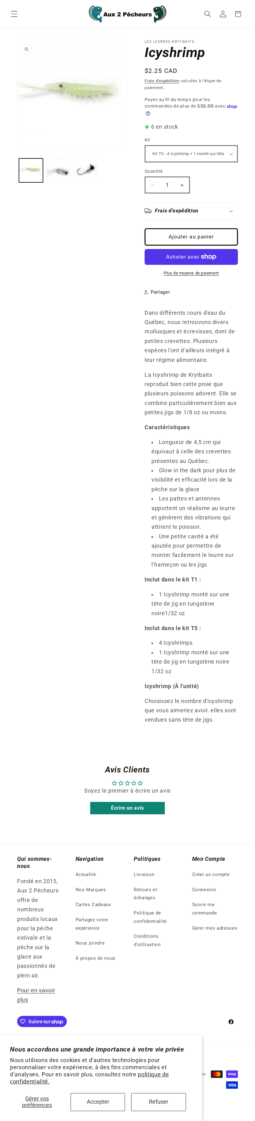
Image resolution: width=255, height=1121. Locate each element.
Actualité (86, 874)
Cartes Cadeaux (93, 904)
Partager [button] (160, 292)
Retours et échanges (145, 894)
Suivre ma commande (204, 909)
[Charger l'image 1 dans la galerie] (31, 170)
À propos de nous (96, 958)
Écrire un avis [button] (127, 808)
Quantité (154, 171)
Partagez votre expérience (92, 924)
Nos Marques (91, 889)
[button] (14, 14)
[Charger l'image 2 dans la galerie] (58, 170)
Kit (147, 139)
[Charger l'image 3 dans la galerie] (86, 170)
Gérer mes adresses (215, 928)
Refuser (158, 1102)
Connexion (204, 889)
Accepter (98, 1102)
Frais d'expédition (162, 80)
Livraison (144, 874)
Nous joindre (90, 943)
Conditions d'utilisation (147, 940)
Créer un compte (211, 874)
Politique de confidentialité (150, 917)
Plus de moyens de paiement (191, 273)
